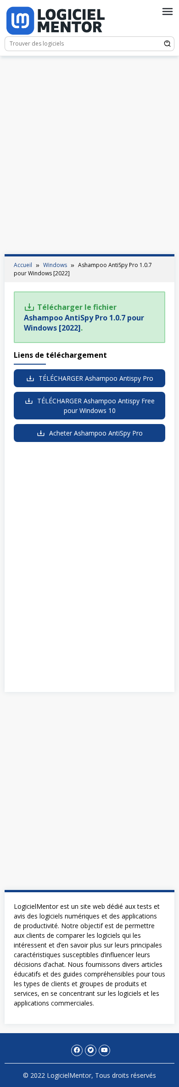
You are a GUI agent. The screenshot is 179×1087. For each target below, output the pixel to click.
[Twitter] (90, 1050)
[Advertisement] (89, 155)
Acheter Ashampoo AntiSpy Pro (95, 433)
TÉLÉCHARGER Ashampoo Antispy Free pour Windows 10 (95, 405)
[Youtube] (104, 1050)
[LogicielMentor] (55, 19)
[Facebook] (77, 1050)
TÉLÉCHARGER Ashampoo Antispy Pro (95, 378)
